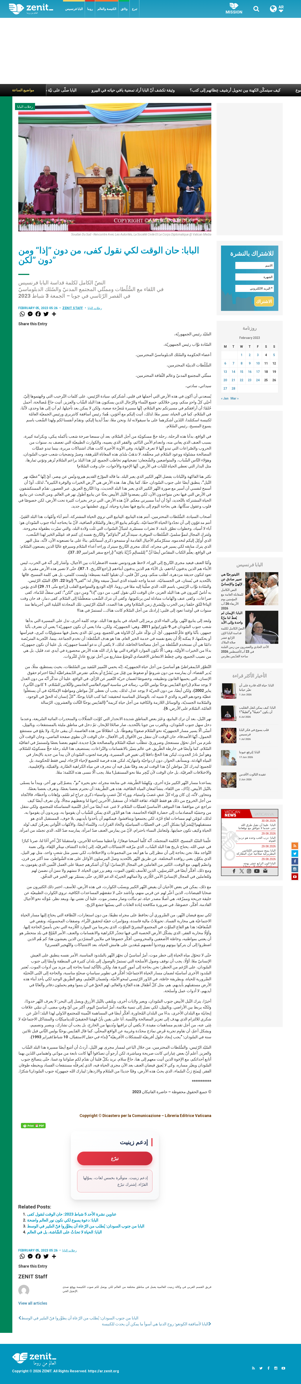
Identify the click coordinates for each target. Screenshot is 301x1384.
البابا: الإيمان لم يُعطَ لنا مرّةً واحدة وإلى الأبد (232, 617)
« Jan (225, 398)
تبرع (134, 9)
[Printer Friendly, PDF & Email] (33, 1125)
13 (225, 372)
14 (233, 372)
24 (258, 380)
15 (241, 372)
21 (233, 380)
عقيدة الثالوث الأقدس (252, 774)
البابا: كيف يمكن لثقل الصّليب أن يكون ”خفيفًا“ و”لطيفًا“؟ (257, 710)
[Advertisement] (150, 51)
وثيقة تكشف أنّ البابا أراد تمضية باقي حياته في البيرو (90, 90)
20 (225, 380)
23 (249, 380)
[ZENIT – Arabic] (36, 9)
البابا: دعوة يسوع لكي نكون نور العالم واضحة (62, 1220)
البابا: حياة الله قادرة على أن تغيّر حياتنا (256, 687)
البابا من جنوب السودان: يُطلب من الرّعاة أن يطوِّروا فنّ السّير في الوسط (85, 1226)
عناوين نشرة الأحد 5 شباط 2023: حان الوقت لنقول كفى (72, 1214)
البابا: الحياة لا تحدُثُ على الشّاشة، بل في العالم (64, 1232)
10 (258, 363)
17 (258, 372)
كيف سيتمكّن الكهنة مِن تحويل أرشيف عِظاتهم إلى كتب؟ (192, 90)
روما (90, 9)
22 (241, 380)
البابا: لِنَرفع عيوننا (249, 752)
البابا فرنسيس (74, 9)
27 (225, 388)
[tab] (235, 813)
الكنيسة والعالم (106, 9)
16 (249, 372)
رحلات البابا (25, 107)
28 (233, 388)
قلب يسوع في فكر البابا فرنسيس (254, 732)
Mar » (234, 398)
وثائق (124, 9)
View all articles (32, 1303)
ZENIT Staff (72, 308)
